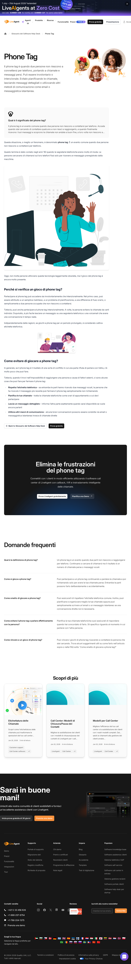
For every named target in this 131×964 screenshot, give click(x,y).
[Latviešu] (110, 938)
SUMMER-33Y (39, 13)
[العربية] (36, 938)
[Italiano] (96, 938)
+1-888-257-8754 (16, 915)
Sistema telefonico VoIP (114, 860)
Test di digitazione (86, 870)
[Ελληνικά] (59, 938)
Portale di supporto (36, 849)
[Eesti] (73, 938)
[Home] (5, 33)
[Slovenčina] (75, 942)
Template (83, 865)
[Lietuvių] (105, 938)
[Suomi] (77, 938)
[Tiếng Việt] (93, 942)
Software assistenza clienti (115, 855)
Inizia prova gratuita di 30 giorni (16, 818)
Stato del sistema (35, 860)
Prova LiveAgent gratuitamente (52, 496)
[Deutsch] (54, 938)
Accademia (83, 860)
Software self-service (113, 865)
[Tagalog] (89, 942)
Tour (6, 872)
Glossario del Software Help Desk (26, 34)
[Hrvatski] (87, 938)
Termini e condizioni (45, 955)
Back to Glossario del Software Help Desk (27, 426)
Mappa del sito (118, 955)
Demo (6, 851)
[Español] (68, 938)
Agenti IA (28, 21)
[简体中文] (98, 942)
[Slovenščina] (80, 942)
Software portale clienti (114, 884)
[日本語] (100, 938)
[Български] (40, 938)
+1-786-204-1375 (16, 920)
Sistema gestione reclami (114, 879)
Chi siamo (57, 849)
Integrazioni (9, 867)
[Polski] (123, 938)
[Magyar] (91, 938)
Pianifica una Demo (80, 496)
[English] (64, 938)
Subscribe (120, 911)
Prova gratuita (95, 22)
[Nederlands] (114, 938)
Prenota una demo (44, 818)
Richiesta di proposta (36, 870)
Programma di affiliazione (63, 865)
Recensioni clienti (60, 860)
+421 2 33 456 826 (17, 910)
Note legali (57, 870)
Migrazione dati (34, 855)
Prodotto (39, 20)
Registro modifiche (35, 865)
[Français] (82, 938)
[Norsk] (119, 938)
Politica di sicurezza (66, 955)
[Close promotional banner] (127, 4)
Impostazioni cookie (67, 958)
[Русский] (70, 942)
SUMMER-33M (15, 13)
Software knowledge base (115, 849)
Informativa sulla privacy (88, 955)
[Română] (66, 942)
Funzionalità (9, 861)
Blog (81, 849)
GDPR (105, 955)
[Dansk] (50, 938)
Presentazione (112, 22)
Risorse (50, 20)
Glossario (82, 855)
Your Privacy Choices (93, 958)
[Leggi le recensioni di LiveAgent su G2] (76, 911)
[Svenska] (84, 942)
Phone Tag (49, 34)
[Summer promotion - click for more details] (65, 8)
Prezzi (6, 856)
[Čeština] (45, 938)
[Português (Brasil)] (61, 942)
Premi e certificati (60, 855)
